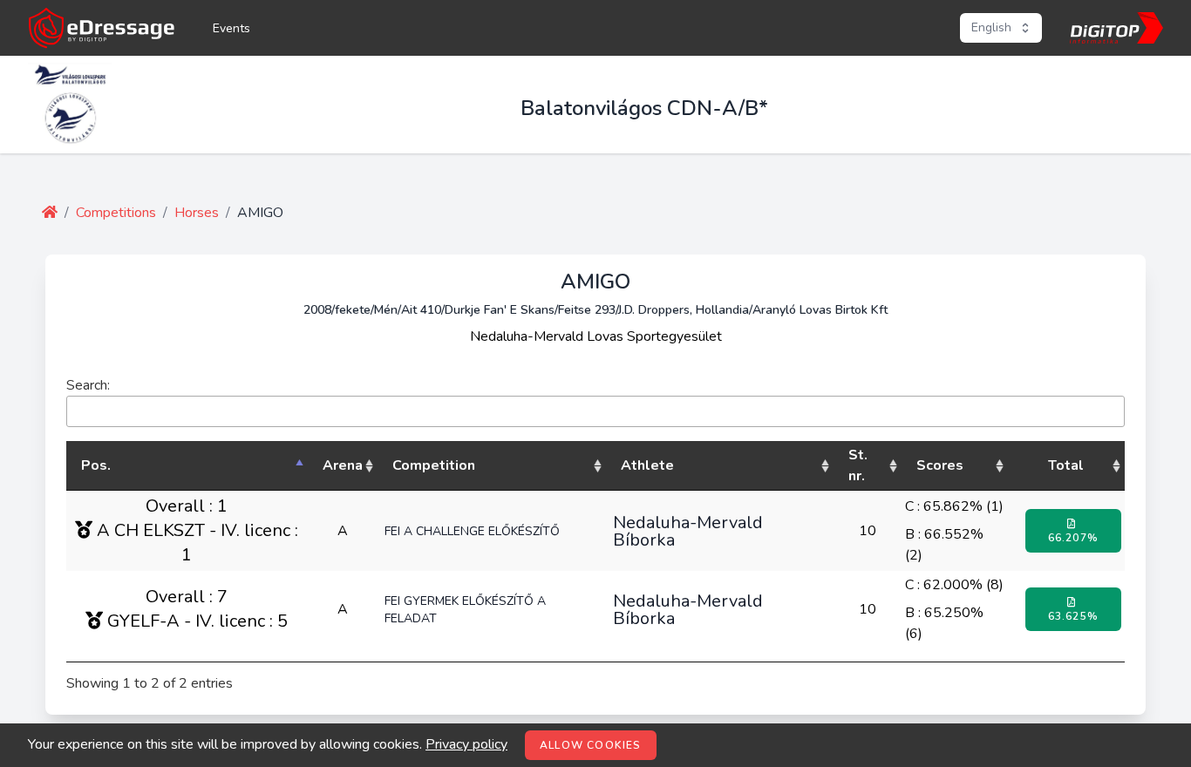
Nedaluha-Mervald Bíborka (688, 531)
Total (1066, 465)
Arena (343, 465)
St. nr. (858, 465)
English (991, 27)
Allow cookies (591, 745)
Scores (939, 465)
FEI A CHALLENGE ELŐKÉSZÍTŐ (472, 531)
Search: (88, 385)
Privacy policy (466, 744)
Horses (196, 212)
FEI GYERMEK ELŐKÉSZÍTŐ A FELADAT (465, 610)
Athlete (647, 465)
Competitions (116, 212)
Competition (433, 465)
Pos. (96, 465)
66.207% (1073, 538)
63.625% (1073, 616)
